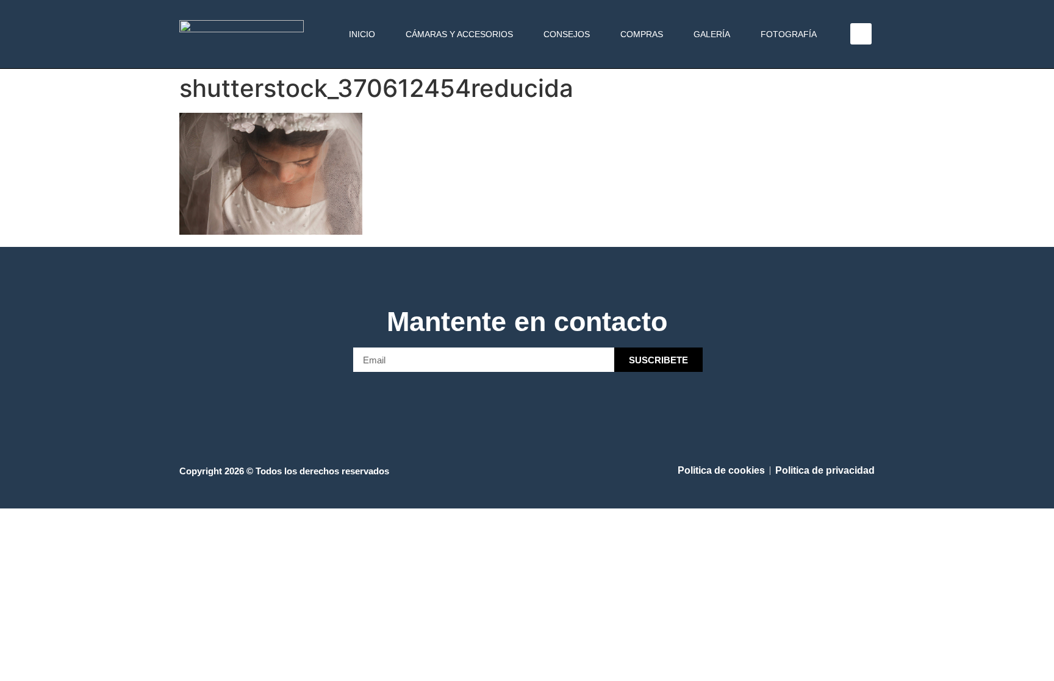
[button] (861, 34)
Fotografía (789, 34)
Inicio (362, 34)
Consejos (566, 34)
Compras (641, 34)
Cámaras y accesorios (459, 34)
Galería (712, 34)
